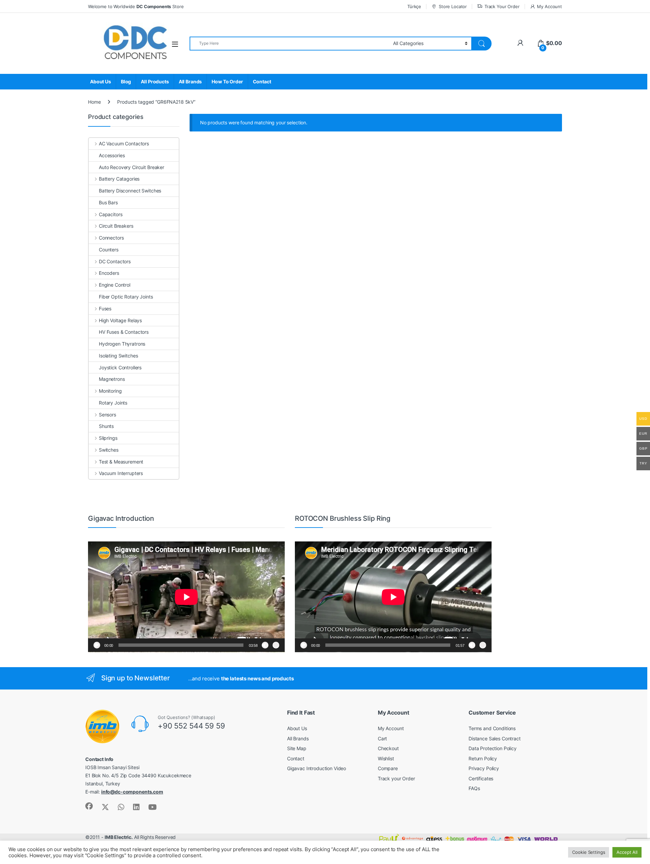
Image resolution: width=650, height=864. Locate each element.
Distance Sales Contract (495, 738)
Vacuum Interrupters (121, 473)
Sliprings (108, 438)
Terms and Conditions (492, 728)
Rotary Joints (113, 403)
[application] (186, 596)
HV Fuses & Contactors (124, 332)
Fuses (105, 308)
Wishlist (386, 758)
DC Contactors (115, 261)
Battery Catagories (119, 179)
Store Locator (453, 6)
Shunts (106, 426)
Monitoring (110, 391)
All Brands (190, 81)
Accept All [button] (626, 852)
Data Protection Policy (493, 748)
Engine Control (114, 285)
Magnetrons (112, 379)
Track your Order (396, 778)
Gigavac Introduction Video (316, 768)
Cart (382, 738)
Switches (108, 450)
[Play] (96, 645)
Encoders (109, 273)
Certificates (481, 778)
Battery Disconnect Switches (130, 190)
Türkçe (414, 6)
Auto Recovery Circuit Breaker (131, 167)
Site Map (296, 748)
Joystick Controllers (120, 367)
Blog (126, 81)
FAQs (474, 788)
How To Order (227, 81)
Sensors (107, 414)
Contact (262, 81)
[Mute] (265, 645)
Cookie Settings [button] (588, 852)
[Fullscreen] (276, 645)
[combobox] (289, 43)
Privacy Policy (484, 768)
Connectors (111, 238)
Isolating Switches (118, 355)
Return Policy (483, 758)
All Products (155, 81)
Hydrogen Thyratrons (122, 344)
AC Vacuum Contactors (124, 143)
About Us (100, 81)
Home (94, 102)
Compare (388, 768)
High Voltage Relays (120, 320)
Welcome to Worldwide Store (135, 6)
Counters (108, 249)
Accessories (112, 155)
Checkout (388, 748)
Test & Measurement (121, 462)
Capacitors (110, 214)
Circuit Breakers (116, 226)
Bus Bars (108, 202)
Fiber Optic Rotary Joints (126, 297)
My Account (549, 6)
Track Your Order (502, 6)
